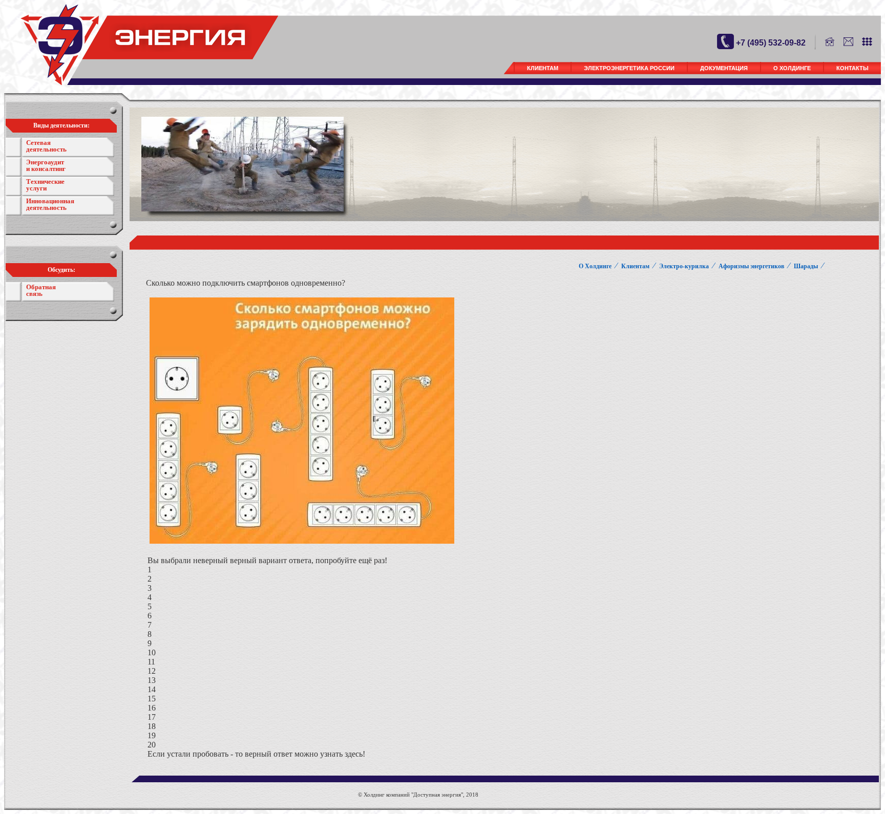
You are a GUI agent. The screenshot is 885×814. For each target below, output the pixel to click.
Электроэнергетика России (629, 68)
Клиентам (542, 68)
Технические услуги (45, 185)
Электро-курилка (684, 266)
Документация (724, 68)
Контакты (852, 68)
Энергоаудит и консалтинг (46, 165)
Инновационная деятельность (50, 204)
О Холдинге (792, 68)
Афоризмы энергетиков (751, 266)
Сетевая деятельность (46, 146)
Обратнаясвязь (41, 290)
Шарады (806, 266)
